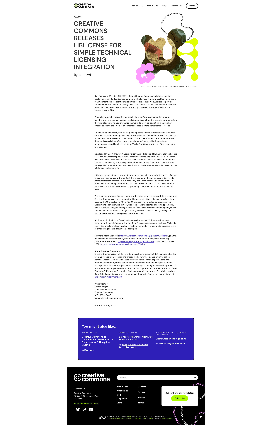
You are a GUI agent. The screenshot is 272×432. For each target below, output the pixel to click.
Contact (142, 386)
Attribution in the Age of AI (171, 338)
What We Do (152, 6)
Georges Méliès (179, 86)
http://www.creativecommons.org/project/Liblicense (143, 235)
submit (195, 378)
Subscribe (180, 398)
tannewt (84, 74)
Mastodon (84, 409)
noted (128, 416)
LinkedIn (91, 409)
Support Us (176, 6)
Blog (164, 6)
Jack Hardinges (166, 343)
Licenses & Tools (164, 332)
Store (119, 402)
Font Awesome (167, 418)
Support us (122, 398)
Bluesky (78, 409)
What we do (122, 390)
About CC (77, 16)
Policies (141, 397)
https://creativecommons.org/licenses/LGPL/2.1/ (122, 244)
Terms (141, 402)
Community (124, 332)
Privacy (141, 392)
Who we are (122, 386)
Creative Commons (84, 5)
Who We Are (137, 6)
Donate (192, 6)
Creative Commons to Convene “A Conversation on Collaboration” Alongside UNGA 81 (97, 340)
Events (85, 332)
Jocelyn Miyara (129, 344)
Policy (93, 332)
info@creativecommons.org (86, 403)
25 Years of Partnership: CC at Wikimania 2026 (135, 338)
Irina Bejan (180, 343)
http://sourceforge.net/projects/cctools (136, 241)
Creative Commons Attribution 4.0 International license (130, 418)
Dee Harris (89, 350)
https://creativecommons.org (108, 277)
